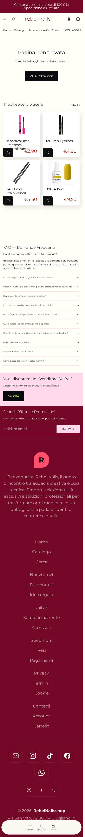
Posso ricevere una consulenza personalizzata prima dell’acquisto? (38, 286)
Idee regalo (41, 594)
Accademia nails (38, 30)
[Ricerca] (13, 18)
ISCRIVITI (68, 428)
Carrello (42, 726)
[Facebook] (67, 756)
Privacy (41, 673)
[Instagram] (33, 756)
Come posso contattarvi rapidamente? (23, 361)
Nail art (41, 607)
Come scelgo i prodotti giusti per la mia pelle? (27, 277)
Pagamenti (41, 660)
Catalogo (19, 30)
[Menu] (4, 19)
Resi (41, 650)
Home (7, 30)
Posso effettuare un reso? (16, 342)
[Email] (16, 756)
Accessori (41, 627)
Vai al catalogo (41, 75)
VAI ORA (13, 396)
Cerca (41, 561)
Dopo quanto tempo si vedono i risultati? (24, 296)
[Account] (68, 18)
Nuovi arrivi (41, 574)
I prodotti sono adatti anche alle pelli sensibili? (28, 305)
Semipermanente (41, 617)
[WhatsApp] (41, 773)
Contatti (57, 30)
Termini (41, 683)
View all (75, 104)
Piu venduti (41, 584)
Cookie (41, 693)
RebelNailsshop (49, 810)
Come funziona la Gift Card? (18, 351)
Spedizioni (41, 640)
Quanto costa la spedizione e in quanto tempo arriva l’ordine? (35, 333)
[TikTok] (50, 756)
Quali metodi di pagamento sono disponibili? (27, 323)
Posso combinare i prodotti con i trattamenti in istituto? (32, 314)
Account (41, 715)
